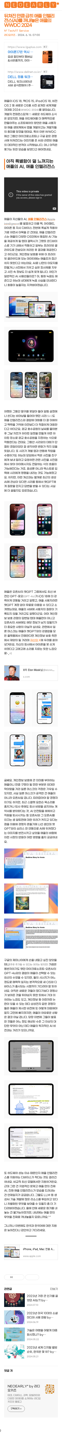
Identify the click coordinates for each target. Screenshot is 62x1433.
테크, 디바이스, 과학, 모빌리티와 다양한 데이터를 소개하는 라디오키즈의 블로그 (24, 1398)
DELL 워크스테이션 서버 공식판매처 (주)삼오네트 (20, 83)
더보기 (54, 1289)
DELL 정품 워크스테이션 (20, 77)
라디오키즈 (9, 35)
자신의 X (35, 640)
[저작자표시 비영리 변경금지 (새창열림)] (43, 1277)
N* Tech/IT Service (16, 30)
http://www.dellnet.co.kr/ (25, 72)
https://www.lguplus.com (25, 47)
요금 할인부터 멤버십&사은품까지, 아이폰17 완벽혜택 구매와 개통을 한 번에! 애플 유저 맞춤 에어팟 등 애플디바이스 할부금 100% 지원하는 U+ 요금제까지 (20, 59)
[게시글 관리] (20, 1277)
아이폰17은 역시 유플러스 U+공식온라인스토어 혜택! (21, 52)
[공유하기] (16, 1277)
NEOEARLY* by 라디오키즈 (24, 1388)
